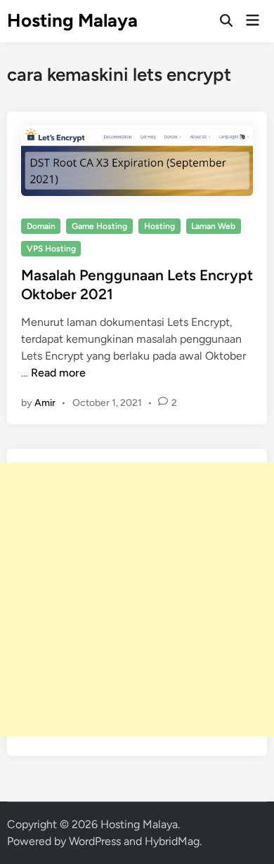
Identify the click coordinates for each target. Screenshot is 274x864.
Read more (58, 372)
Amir (45, 403)
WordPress (95, 841)
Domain (41, 226)
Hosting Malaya (72, 20)
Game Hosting (99, 226)
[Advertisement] (137, 600)
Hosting (159, 226)
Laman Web (213, 226)
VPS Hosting (51, 249)
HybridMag (172, 841)
